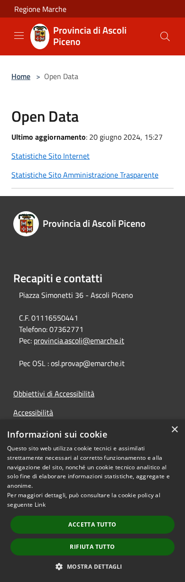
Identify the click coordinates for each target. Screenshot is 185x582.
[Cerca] (165, 36)
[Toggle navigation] (19, 35)
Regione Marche (40, 9)
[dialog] (92, 501)
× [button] (174, 429)
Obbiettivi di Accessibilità (53, 393)
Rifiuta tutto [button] (92, 547)
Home (20, 76)
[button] (92, 566)
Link (40, 505)
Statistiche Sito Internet (50, 155)
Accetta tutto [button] (92, 524)
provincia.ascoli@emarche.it (79, 340)
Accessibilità (33, 412)
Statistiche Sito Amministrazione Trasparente (84, 174)
